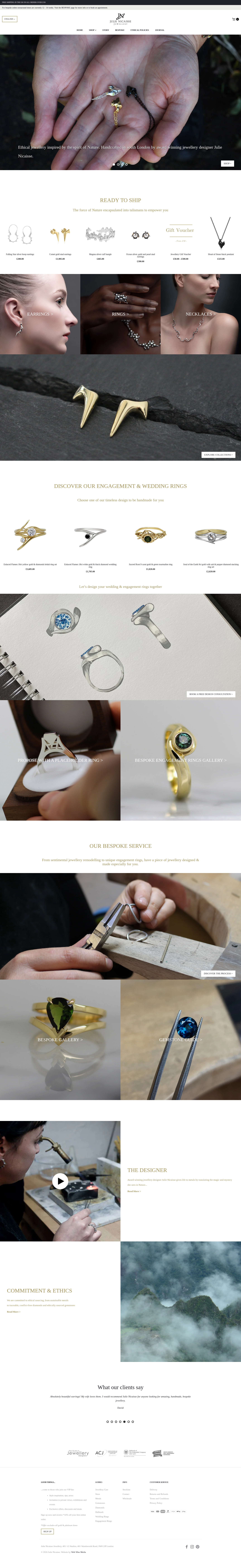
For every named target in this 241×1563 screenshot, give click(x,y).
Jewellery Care (101, 1490)
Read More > (134, 1191)
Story (105, 30)
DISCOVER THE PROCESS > (218, 973)
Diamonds (99, 1508)
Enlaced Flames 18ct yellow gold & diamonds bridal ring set (30, 564)
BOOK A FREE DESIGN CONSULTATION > (211, 694)
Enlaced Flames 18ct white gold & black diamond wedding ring (90, 565)
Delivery (153, 1490)
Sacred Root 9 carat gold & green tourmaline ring (150, 564)
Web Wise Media (78, 1552)
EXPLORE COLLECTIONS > (218, 455)
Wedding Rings (102, 1516)
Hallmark (99, 1512)
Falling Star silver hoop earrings (20, 254)
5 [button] (124, 1422)
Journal (159, 30)
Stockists (126, 1490)
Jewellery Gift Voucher (181, 254)
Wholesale (127, 1498)
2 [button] (118, 164)
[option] (120, 102)
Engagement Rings (103, 1521)
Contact (126, 1494)
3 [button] (122, 164)
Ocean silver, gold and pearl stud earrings (140, 255)
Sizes (97, 1494)
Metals (98, 1498)
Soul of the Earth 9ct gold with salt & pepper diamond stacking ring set (211, 565)
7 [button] (133, 1422)
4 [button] (126, 164)
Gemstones (100, 1503)
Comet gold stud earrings (60, 254)
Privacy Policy (156, 1503)
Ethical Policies (140, 30)
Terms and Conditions (159, 1498)
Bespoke (119, 30)
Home (80, 30)
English (9, 19)
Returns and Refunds (159, 1494)
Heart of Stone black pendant (221, 254)
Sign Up (47, 1531)
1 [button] (114, 164)
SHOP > (227, 163)
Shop (92, 30)
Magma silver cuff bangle (100, 254)
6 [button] (128, 1422)
